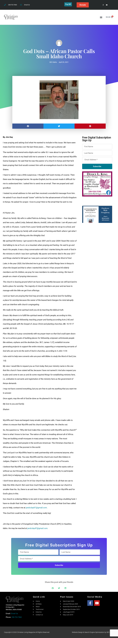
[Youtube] (106, 5)
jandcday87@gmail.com (36, 507)
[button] (101, 17)
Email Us (14, 613)
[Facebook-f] (103, 5)
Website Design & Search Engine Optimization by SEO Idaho (93, 632)
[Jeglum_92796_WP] (97, 214)
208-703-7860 (17, 617)
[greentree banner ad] (97, 184)
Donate (83, 4)
